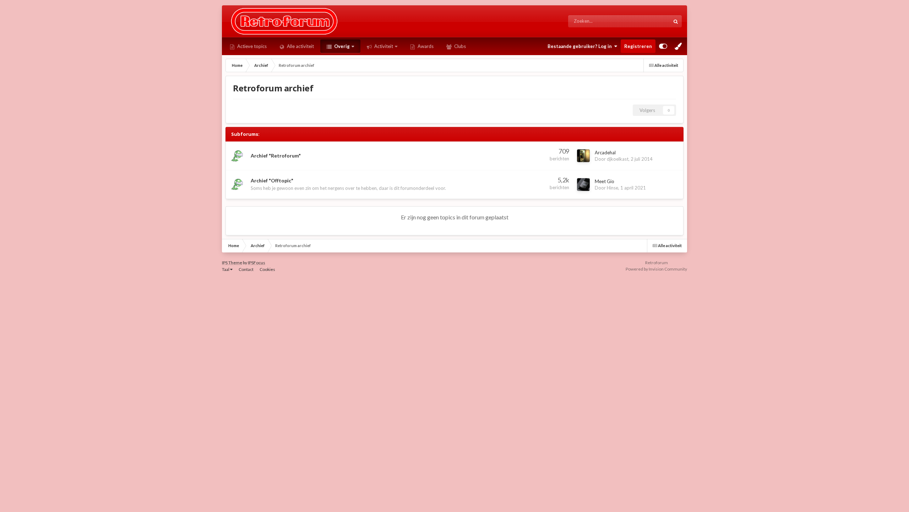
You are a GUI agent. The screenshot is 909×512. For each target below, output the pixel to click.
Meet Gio (604, 181)
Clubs (459, 46)
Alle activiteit (300, 46)
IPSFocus (256, 262)
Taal (226, 269)
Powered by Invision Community (656, 269)
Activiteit (383, 46)
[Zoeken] (676, 21)
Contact (246, 269)
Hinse (612, 188)
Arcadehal (605, 152)
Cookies (267, 269)
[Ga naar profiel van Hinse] (583, 184)
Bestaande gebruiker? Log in (581, 46)
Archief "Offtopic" (272, 180)
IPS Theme (232, 262)
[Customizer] (663, 46)
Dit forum (651, 21)
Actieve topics (251, 46)
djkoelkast (617, 159)
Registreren (638, 46)
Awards (425, 46)
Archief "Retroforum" (276, 156)
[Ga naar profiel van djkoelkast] (583, 155)
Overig (341, 46)
